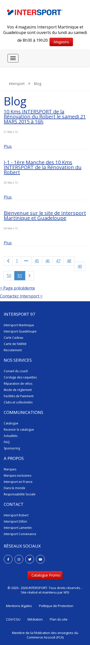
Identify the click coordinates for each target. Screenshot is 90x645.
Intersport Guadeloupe (20, 331)
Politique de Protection (56, 606)
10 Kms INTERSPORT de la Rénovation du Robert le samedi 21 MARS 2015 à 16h (45, 116)
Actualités (11, 436)
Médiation (35, 619)
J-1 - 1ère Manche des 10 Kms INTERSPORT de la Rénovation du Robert (43, 167)
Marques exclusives (17, 475)
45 (36, 261)
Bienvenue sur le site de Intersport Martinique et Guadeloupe (45, 215)
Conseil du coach (16, 371)
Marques (10, 469)
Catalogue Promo (46, 575)
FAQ (7, 442)
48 (69, 261)
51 (20, 275)
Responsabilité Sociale (20, 494)
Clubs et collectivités (18, 402)
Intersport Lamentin (18, 528)
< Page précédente (17, 288)
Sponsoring (12, 448)
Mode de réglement (18, 390)
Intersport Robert (16, 515)
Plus (8, 146)
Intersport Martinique (19, 325)
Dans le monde (14, 488)
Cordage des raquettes (20, 377)
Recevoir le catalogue (19, 429)
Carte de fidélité (15, 344)
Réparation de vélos (18, 383)
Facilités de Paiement (19, 396)
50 (9, 275)
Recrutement (13, 350)
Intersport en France (18, 482)
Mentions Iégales (19, 606)
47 (58, 261)
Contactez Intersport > (21, 296)
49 (80, 266)
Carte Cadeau (13, 337)
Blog (37, 83)
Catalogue (11, 423)
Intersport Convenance (20, 534)
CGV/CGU (13, 619)
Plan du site (59, 619)
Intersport (17, 83)
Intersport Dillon (15, 521)
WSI (66, 592)
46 (47, 261)
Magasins (61, 41)
